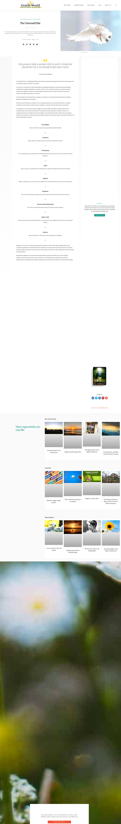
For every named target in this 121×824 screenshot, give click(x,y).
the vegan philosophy (26, 19)
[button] (23, 44)
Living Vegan (91, 5)
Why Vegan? (67, 5)
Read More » (53, 454)
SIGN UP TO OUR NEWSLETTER (99, 408)
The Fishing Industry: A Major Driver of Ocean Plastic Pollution (111, 501)
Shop (99, 5)
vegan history (36, 19)
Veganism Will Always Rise (73, 452)
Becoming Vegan (78, 5)
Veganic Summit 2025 (92, 498)
